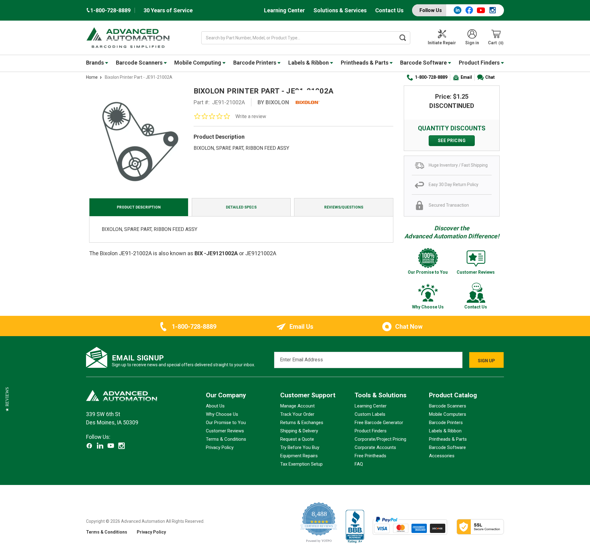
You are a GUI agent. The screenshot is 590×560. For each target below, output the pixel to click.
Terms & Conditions (226, 439)
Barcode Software (424, 62)
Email (466, 77)
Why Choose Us (222, 414)
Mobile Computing (198, 62)
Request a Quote (297, 439)
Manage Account (297, 406)
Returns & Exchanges (301, 422)
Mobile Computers (447, 414)
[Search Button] (402, 38)
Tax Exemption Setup (301, 464)
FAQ (359, 464)
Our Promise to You (226, 422)
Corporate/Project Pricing (380, 439)
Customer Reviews (225, 431)
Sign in (472, 42)
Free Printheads (370, 456)
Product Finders (480, 62)
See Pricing (452, 140)
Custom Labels (370, 414)
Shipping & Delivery (299, 431)
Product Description (139, 207)
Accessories (441, 456)
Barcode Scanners (140, 62)
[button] (7, 399)
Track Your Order (297, 414)
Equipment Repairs (299, 456)
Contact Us (389, 10)
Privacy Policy (220, 447)
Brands (95, 62)
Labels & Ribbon (309, 62)
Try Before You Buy (299, 447)
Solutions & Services (340, 10)
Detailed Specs (241, 207)
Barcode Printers (255, 62)
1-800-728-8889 (431, 77)
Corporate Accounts (375, 447)
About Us (215, 406)
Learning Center (284, 10)
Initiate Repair (442, 42)
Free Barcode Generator (379, 422)
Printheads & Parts (365, 62)
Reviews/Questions (343, 207)
